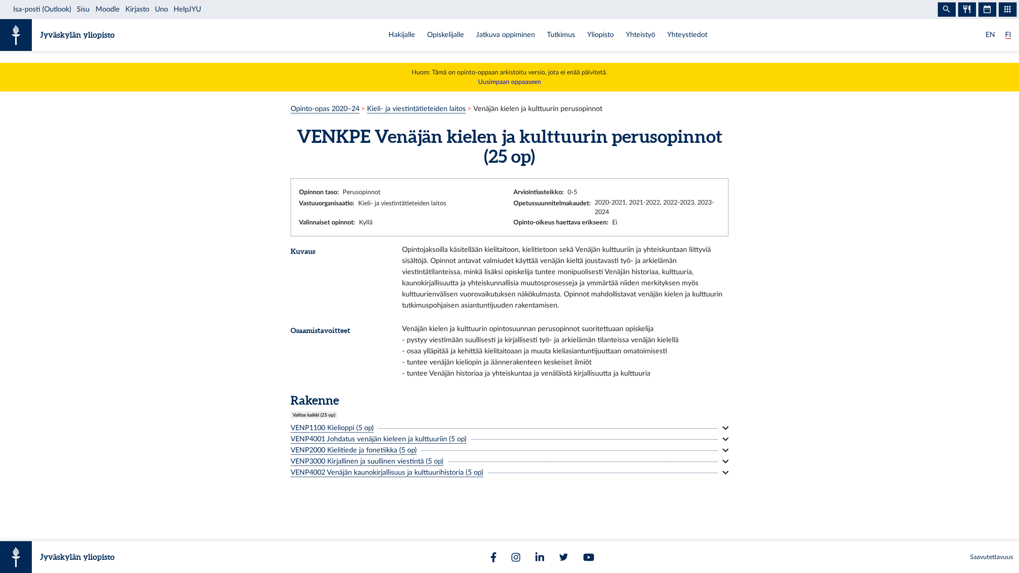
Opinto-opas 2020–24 (325, 108)
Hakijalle (401, 34)
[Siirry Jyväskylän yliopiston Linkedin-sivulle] (539, 557)
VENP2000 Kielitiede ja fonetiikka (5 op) (354, 450)
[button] (509, 428)
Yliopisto (600, 34)
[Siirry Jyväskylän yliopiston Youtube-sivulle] (588, 557)
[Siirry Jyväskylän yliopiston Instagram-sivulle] (515, 557)
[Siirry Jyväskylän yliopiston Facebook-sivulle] (493, 557)
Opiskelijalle (445, 34)
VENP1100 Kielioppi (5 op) (332, 428)
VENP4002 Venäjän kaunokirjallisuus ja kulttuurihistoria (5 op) (387, 472)
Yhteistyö (640, 34)
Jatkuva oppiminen (505, 34)
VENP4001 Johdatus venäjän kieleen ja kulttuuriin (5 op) (379, 439)
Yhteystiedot (687, 34)
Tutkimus (561, 34)
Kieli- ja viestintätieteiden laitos (416, 108)
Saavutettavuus (991, 557)
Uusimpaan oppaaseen (509, 82)
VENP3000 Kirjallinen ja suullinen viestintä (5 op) (367, 461)
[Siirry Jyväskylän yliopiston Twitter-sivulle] (563, 557)
